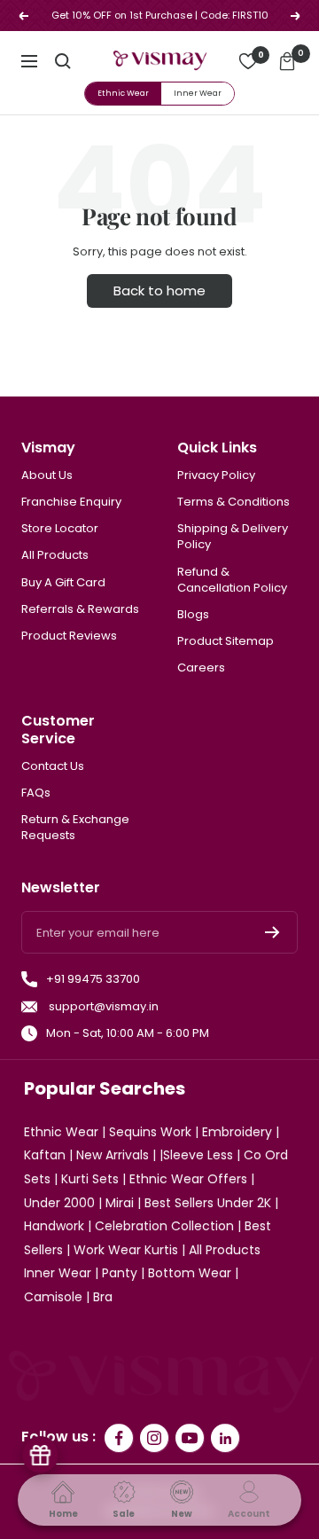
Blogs (193, 615)
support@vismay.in (102, 1007)
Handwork (54, 1226)
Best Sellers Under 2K (207, 1203)
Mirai (119, 1203)
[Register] (272, 932)
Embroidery (237, 1132)
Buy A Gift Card (63, 583)
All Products (55, 555)
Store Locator (59, 529)
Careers (201, 668)
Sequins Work (150, 1132)
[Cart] (287, 61)
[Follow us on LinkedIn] (225, 1438)
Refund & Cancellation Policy (232, 580)
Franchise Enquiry (71, 502)
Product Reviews (69, 636)
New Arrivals (112, 1155)
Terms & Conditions (233, 502)
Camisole (53, 1297)
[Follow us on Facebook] (119, 1438)
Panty (119, 1273)
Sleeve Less (198, 1155)
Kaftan (45, 1155)
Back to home (159, 290)
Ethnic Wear (123, 93)
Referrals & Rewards (80, 609)
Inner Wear (198, 93)
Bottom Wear (189, 1273)
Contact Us (52, 766)
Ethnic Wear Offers (188, 1179)
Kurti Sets (90, 1179)
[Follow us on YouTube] (189, 1438)
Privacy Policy (216, 475)
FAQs (36, 793)
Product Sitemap (225, 641)
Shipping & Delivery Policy (232, 537)
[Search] (63, 61)
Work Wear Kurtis (126, 1250)
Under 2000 (59, 1203)
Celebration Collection (164, 1226)
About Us (47, 475)
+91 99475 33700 (93, 979)
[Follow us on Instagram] (154, 1438)
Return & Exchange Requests (75, 828)
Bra (103, 1297)
